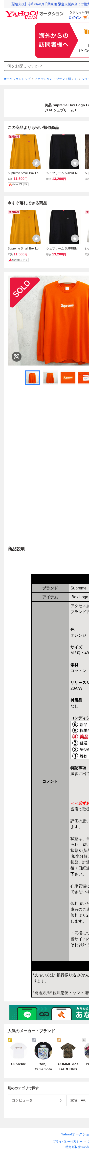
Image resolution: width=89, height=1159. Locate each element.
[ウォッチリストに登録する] (36, 163)
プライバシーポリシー (68, 1141)
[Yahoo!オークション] (35, 12)
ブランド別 (63, 79)
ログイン (74, 17)
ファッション (43, 79)
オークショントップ (17, 79)
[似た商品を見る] (17, 357)
